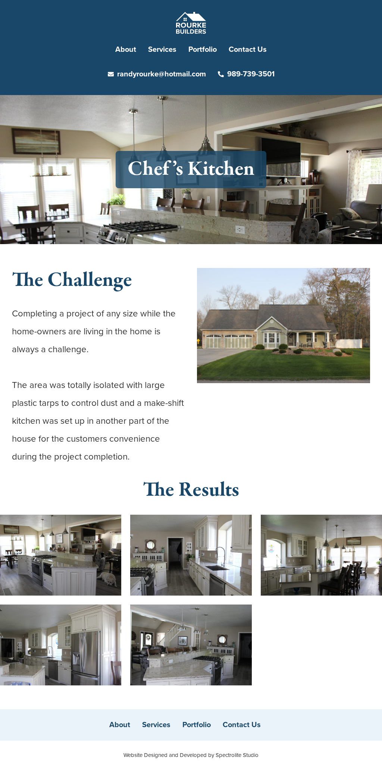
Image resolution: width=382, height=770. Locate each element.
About (125, 49)
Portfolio (202, 49)
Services (162, 49)
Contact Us (248, 49)
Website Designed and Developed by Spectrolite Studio (191, 755)
